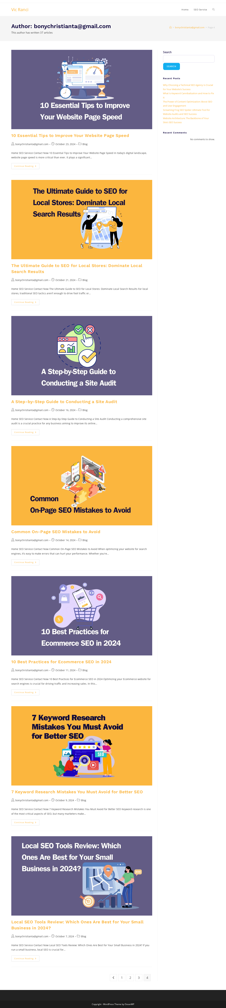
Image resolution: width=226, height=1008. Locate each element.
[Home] (170, 27)
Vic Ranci (19, 9)
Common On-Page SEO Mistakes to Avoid (55, 531)
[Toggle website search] (213, 9)
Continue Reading (26, 165)
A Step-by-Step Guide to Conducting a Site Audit (64, 401)
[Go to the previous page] (113, 977)
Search (167, 52)
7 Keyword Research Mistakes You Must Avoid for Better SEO (77, 791)
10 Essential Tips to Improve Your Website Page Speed (70, 135)
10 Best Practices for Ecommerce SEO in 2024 (61, 661)
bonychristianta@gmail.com (31, 144)
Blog (85, 144)
